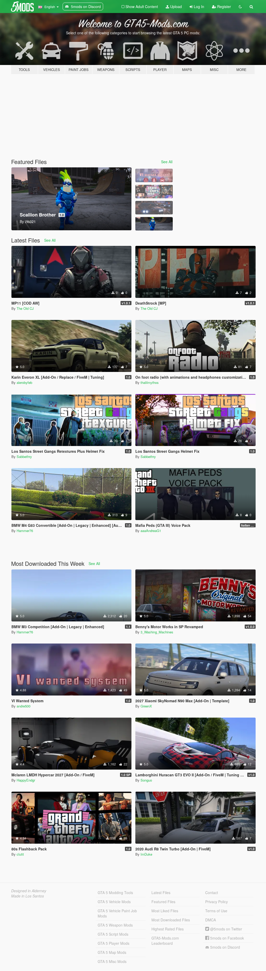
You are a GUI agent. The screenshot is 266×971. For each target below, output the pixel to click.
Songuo (146, 780)
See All (166, 161)
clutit (20, 854)
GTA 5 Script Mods (113, 934)
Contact (211, 892)
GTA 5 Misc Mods (112, 961)
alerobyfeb (24, 382)
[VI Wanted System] (154, 175)
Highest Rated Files (167, 928)
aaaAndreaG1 (151, 530)
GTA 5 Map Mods (112, 952)
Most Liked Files (164, 910)
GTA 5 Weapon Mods (115, 925)
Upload (175, 6)
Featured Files (163, 901)
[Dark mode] (240, 6)
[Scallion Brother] (154, 224)
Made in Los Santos (27, 895)
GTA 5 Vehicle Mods (114, 901)
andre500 (23, 706)
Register (223, 6)
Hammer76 (25, 530)
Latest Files (160, 892)
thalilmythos (150, 382)
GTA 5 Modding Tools (115, 892)
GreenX (146, 706)
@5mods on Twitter (225, 928)
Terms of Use (216, 910)
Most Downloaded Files (170, 919)
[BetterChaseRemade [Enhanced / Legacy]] (154, 207)
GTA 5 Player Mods (113, 943)
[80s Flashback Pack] (154, 191)
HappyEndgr (26, 780)
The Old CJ (25, 308)
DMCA (210, 919)
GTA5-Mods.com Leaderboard (165, 940)
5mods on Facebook (226, 938)
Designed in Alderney (28, 890)
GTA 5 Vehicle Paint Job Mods (117, 913)
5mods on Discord (224, 947)
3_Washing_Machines (157, 631)
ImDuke (146, 854)
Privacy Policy (216, 901)
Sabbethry (24, 456)
